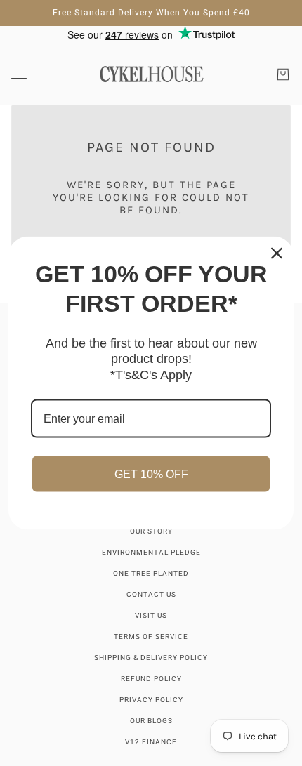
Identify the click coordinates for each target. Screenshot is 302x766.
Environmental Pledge (151, 552)
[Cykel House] (151, 74)
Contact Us (151, 594)
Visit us (151, 615)
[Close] (277, 253)
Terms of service (151, 636)
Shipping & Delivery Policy (151, 657)
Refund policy (151, 678)
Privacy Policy (151, 700)
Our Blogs (151, 721)
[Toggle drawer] (19, 74)
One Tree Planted (151, 573)
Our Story (151, 531)
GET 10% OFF (151, 474)
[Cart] (283, 74)
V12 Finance (151, 742)
